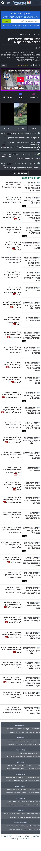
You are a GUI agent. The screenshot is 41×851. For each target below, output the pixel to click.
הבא (4, 65)
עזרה (27, 836)
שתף (30, 65)
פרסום (13, 838)
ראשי (38, 34)
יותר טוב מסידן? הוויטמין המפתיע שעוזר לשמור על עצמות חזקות (23, 729)
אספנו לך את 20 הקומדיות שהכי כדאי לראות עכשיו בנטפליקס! (23, 802)
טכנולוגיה (20, 810)
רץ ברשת (20, 762)
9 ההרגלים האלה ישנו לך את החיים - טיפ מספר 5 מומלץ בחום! (23, 768)
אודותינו (18, 836)
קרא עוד (20, 60)
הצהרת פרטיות (24, 838)
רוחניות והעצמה (20, 786)
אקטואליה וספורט (20, 823)
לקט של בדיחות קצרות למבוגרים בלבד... (29, 753)
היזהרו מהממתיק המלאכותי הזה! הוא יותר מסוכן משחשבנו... (24, 732)
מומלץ (34, 128)
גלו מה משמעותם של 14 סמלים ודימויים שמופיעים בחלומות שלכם (23, 793)
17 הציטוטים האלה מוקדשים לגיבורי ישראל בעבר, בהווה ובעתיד (23, 826)
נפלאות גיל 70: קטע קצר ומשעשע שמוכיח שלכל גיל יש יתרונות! (23, 765)
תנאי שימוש (19, 25)
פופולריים (20, 128)
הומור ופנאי (20, 750)
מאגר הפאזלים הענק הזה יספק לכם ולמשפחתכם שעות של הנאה (23, 756)
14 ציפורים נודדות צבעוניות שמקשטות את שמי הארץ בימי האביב (23, 781)
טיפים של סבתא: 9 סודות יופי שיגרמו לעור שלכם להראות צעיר (23, 744)
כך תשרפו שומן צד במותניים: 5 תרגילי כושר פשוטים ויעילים (24, 829)
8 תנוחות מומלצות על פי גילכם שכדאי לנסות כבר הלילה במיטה (23, 741)
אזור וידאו (32, 34)
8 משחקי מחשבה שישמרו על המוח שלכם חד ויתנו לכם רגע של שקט (22, 814)
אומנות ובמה (20, 798)
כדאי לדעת (22, 34)
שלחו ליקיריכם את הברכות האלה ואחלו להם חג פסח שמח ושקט (23, 789)
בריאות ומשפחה (20, 725)
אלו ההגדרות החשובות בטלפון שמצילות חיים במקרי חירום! (25, 817)
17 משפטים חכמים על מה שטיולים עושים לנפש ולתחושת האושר (23, 777)
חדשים (7, 128)
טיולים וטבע (20, 774)
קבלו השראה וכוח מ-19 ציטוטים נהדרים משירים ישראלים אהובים (23, 805)
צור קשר (36, 836)
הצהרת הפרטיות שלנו (10, 25)
